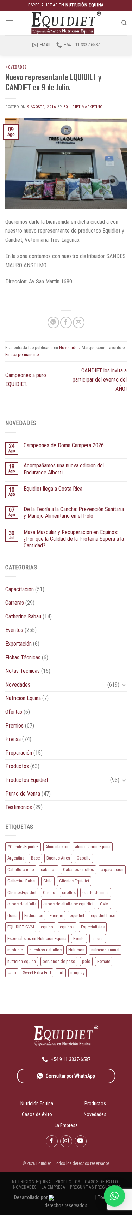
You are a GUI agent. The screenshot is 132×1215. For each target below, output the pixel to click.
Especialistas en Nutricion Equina (37, 938)
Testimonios (18, 807)
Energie (56, 915)
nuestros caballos (46, 949)
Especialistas (93, 926)
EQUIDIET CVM (20, 926)
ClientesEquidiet (21, 892)
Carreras (14, 602)
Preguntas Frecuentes (95, 1187)
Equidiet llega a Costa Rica (53, 488)
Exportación (18, 643)
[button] (114, 1196)
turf (61, 972)
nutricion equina (21, 961)
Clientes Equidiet (74, 881)
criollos (69, 892)
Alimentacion (56, 846)
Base (35, 858)
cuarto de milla (95, 892)
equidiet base (103, 915)
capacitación (112, 869)
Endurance (33, 915)
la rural (98, 938)
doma (12, 915)
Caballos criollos (78, 869)
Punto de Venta (22, 793)
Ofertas (13, 711)
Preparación (18, 752)
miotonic (15, 949)
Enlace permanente (22, 354)
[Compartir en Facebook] (66, 322)
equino (47, 926)
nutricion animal (105, 949)
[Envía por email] (78, 322)
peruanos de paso (59, 961)
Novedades (16, 67)
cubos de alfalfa (22, 903)
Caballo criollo (20, 869)
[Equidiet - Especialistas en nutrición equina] (66, 22)
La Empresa (66, 1125)
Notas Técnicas (22, 671)
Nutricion (76, 949)
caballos (48, 869)
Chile (47, 881)
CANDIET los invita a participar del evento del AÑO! (100, 379)
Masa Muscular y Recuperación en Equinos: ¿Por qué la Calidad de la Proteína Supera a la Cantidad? (74, 539)
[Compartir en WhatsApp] (53, 322)
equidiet (77, 915)
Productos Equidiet (26, 780)
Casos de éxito (37, 1114)
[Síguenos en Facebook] (52, 1141)
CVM (104, 903)
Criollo (49, 892)
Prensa (13, 739)
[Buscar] (124, 23)
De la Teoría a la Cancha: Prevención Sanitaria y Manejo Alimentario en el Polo (74, 512)
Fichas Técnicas (22, 657)
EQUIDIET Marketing (83, 106)
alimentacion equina (93, 846)
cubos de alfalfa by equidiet (68, 903)
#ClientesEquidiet (23, 846)
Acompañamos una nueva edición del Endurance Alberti (64, 468)
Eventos (14, 630)
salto (11, 972)
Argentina (15, 858)
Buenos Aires (58, 858)
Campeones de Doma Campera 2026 (64, 445)
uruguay (77, 972)
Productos (17, 766)
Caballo (84, 858)
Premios (14, 725)
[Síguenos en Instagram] (66, 1141)
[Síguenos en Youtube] (81, 1141)
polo (86, 961)
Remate (103, 961)
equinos (67, 926)
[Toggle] (124, 684)
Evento (79, 938)
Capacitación (19, 589)
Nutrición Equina (23, 698)
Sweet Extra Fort (37, 972)
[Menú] (9, 22)
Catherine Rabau (23, 616)
